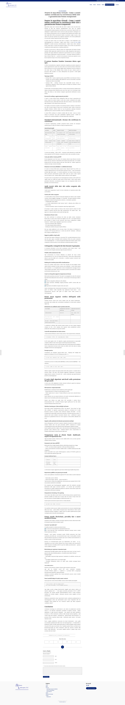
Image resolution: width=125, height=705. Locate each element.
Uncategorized (62, 11)
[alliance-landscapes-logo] (12, 4)
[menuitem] (91, 4)
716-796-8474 (113, 0)
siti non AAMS (77, 42)
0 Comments (59, 635)
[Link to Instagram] (117, 0)
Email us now (99, 0)
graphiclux (66, 635)
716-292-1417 (108, 0)
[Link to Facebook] (118, 0)
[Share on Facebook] (49, 641)
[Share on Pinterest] (67, 641)
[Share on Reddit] (76, 641)
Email (56, 659)
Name (56, 656)
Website (56, 662)
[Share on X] (58, 641)
